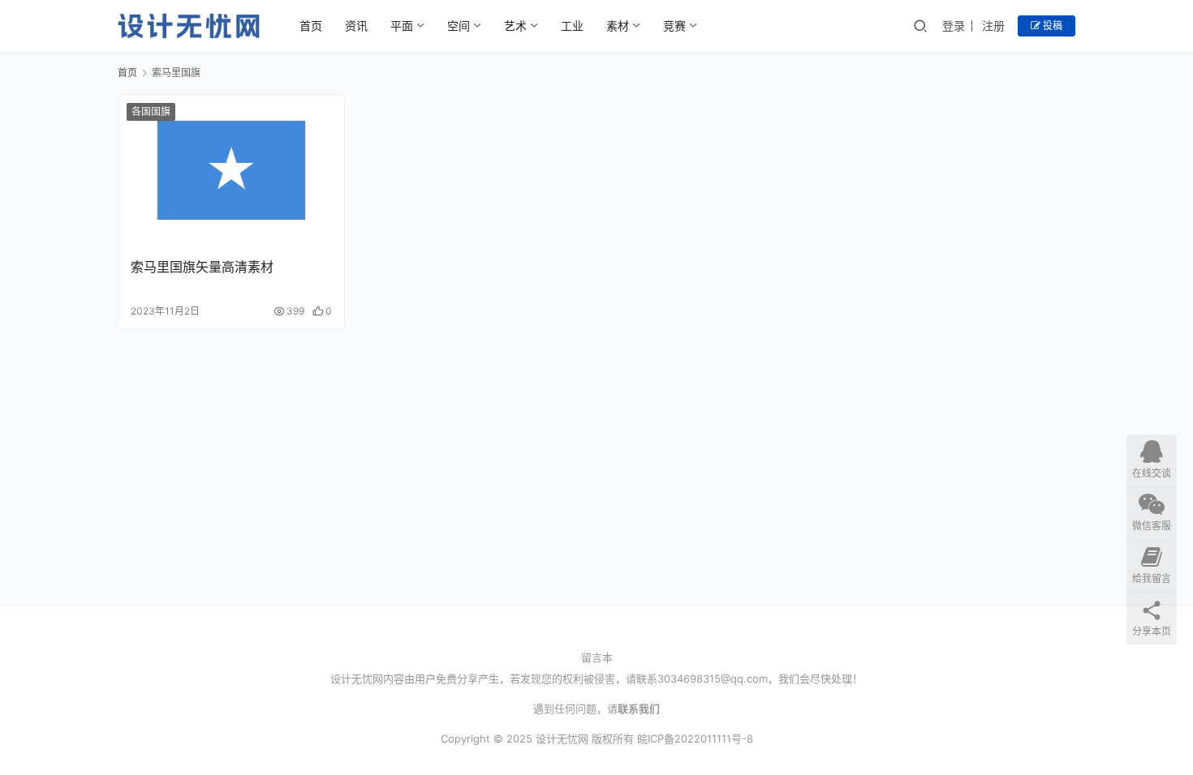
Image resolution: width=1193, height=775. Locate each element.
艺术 (515, 25)
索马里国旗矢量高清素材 (202, 267)
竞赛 (674, 25)
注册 (993, 25)
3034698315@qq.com (712, 678)
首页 (310, 25)
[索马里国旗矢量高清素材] (231, 170)
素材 (617, 25)
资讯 (356, 25)
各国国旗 (150, 111)
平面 (401, 25)
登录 (953, 25)
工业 (572, 25)
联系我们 (639, 708)
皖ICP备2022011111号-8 (695, 738)
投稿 (1051, 25)
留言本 (597, 657)
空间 (458, 25)
